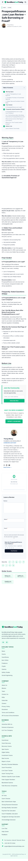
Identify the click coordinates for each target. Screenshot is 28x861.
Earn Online (5, 660)
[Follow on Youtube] (9, 465)
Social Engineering (7, 675)
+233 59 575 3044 (9, 843)
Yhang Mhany (10, 24)
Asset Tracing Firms (7, 773)
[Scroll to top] (25, 854)
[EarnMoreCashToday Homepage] (13, 627)
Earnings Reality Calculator (9, 807)
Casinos (4, 669)
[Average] (9, 548)
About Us (4, 685)
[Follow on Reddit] (6, 465)
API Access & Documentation (10, 715)
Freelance (4, 663)
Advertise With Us (7, 724)
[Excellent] (13, 548)
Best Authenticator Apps (9, 801)
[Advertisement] (14, 43)
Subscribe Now (14, 400)
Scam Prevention (7, 767)
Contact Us (5, 694)
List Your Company (7, 730)
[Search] (25, 2)
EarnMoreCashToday (10, 442)
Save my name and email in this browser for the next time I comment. (14, 535)
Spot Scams (5, 749)
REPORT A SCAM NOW (14, 421)
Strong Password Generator (10, 804)
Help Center (5, 831)
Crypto (4, 666)
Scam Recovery (6, 743)
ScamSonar (5, 740)
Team (3, 691)
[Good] (11, 548)
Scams (9, 7)
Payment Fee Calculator (9, 810)
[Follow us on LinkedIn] (6, 642)
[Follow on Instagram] (4, 465)
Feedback (4, 834)
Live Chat (4, 828)
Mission (4, 688)
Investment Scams (7, 755)
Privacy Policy (6, 706)
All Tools (4, 795)
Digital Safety (5, 752)
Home (4, 7)
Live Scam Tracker (7, 770)
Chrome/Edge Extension (9, 819)
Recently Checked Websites (10, 764)
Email (6, 528)
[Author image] (4, 24)
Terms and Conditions (8, 712)
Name (6, 519)
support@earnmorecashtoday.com (14, 846)
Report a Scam (6, 761)
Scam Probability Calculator (10, 813)
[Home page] (14, 2)
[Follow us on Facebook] (3, 642)
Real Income (5, 758)
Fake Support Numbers (8, 779)
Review (5, 500)
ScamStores (5, 657)
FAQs (3, 697)
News (3, 651)
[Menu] (2, 2)
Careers (4, 703)
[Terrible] (5, 548)
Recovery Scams (7, 746)
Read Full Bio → (7, 467)
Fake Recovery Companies (9, 785)
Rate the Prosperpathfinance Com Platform (13, 542)
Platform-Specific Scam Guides (11, 776)
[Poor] (7, 548)
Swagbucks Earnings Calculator (11, 816)
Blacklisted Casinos (7, 782)
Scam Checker (6, 798)
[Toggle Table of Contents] (24, 88)
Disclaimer (5, 709)
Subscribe (4, 700)
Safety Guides (6, 672)
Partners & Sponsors (7, 727)
